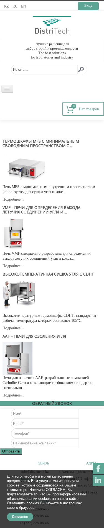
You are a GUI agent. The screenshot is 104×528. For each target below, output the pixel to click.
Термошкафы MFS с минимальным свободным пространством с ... (40, 143)
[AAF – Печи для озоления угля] (17, 358)
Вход (88, 5)
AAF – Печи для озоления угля (34, 336)
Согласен (20, 517)
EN (23, 6)
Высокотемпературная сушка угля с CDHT (48, 274)
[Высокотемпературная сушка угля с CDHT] (19, 296)
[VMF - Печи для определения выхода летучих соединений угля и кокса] (14, 234)
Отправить (11, 451)
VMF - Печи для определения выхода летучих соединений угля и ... (41, 210)
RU (15, 6)
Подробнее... (13, 199)
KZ (7, 6)
